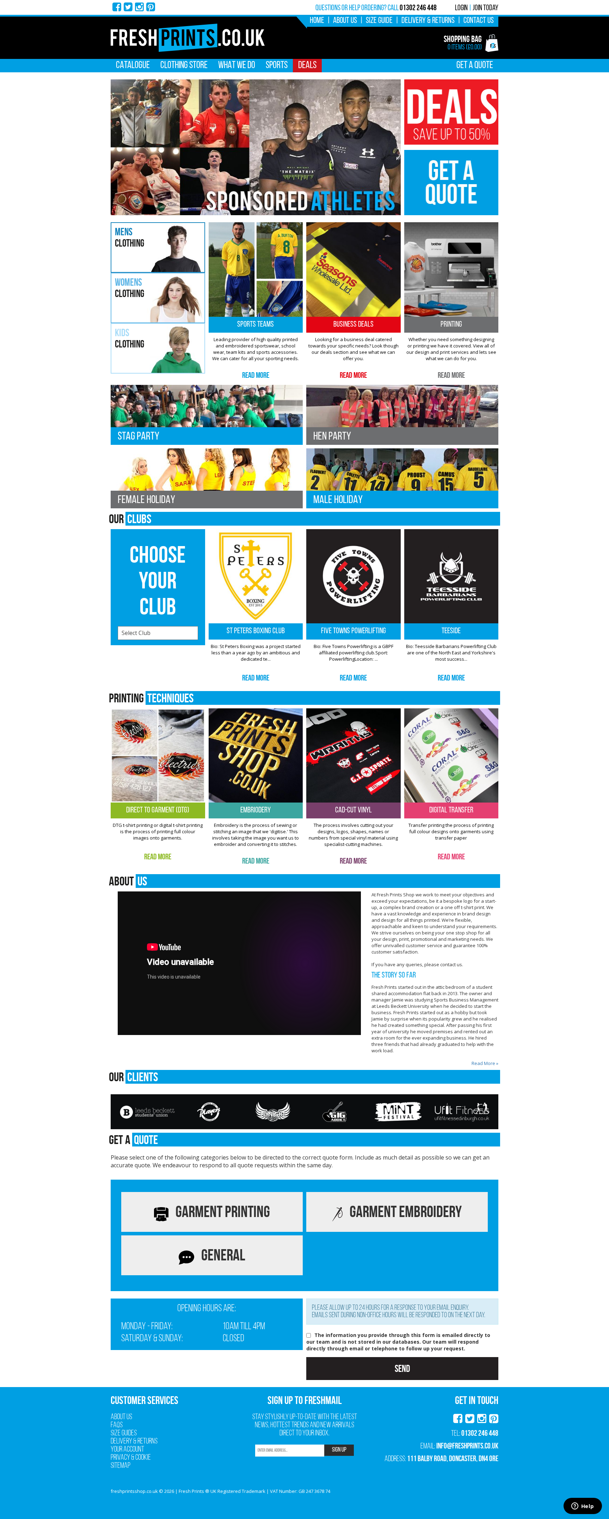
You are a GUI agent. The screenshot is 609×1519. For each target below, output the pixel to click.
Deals (307, 66)
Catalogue (133, 66)
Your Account (127, 1450)
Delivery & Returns (428, 21)
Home (317, 21)
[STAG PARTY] (207, 414)
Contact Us (478, 21)
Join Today (485, 8)
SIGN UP (339, 1450)
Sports (277, 66)
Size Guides (124, 1433)
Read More (255, 375)
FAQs (117, 1425)
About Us (345, 21)
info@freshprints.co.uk (467, 1445)
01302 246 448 (479, 1433)
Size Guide (379, 21)
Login (461, 8)
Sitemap (120, 1466)
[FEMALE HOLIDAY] (207, 477)
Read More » (485, 1063)
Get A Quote (474, 66)
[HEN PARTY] (402, 414)
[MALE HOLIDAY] (402, 477)
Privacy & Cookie (131, 1458)
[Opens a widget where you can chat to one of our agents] (582, 1506)
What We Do (236, 66)
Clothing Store (184, 66)
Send (402, 1368)
